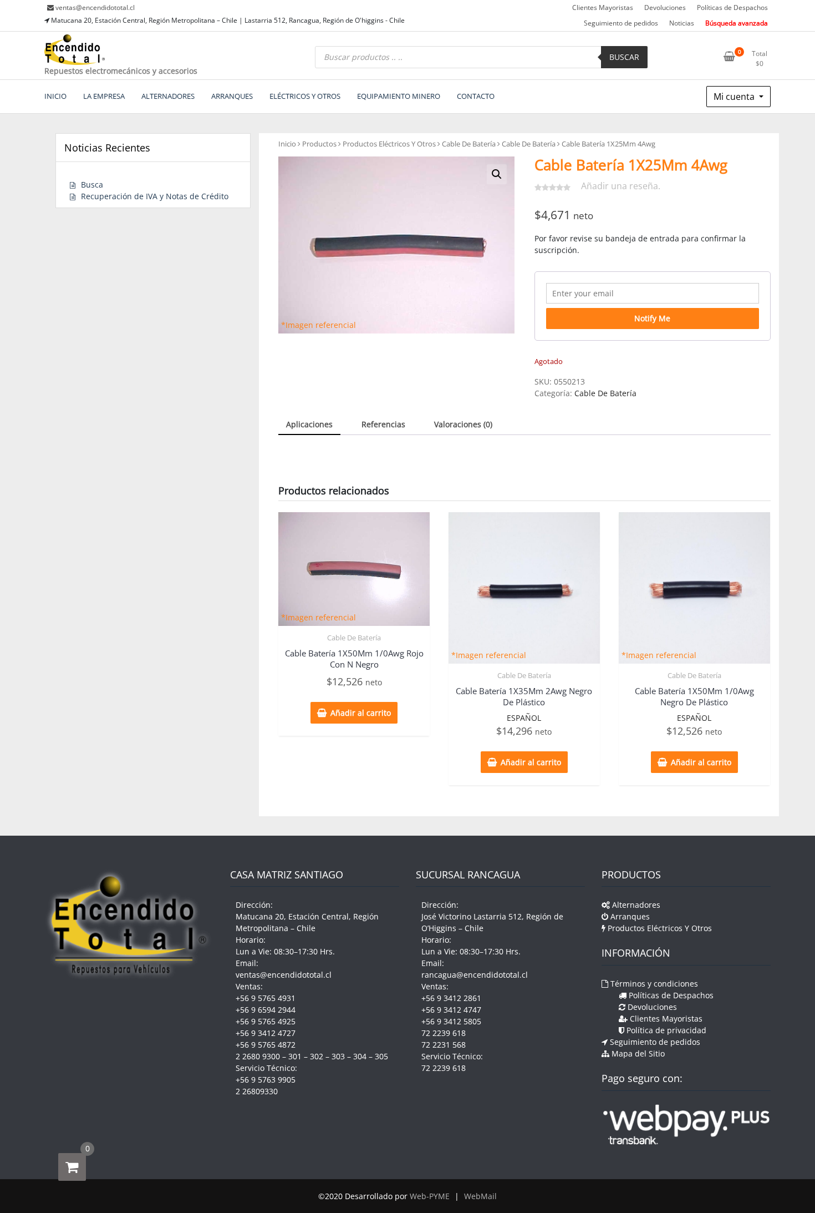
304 (359, 1056)
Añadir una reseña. (620, 186)
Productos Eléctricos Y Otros (389, 144)
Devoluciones (665, 7)
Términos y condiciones (653, 983)
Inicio (287, 144)
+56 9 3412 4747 (451, 1009)
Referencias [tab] (383, 424)
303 (338, 1056)
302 (316, 1056)
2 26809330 (257, 1091)
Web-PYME (430, 1196)
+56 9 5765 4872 (266, 1044)
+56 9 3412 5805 (451, 1021)
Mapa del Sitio (637, 1053)
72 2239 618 (443, 1033)
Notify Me (652, 318)
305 (381, 1056)
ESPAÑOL (524, 717)
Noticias (681, 23)
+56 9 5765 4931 (266, 998)
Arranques (629, 916)
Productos (319, 144)
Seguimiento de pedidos (621, 23)
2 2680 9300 (258, 1056)
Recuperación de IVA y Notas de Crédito (154, 196)
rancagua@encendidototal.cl (474, 974)
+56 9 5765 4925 (266, 1021)
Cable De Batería (469, 144)
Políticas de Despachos (732, 7)
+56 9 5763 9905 (266, 1079)
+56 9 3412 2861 (451, 998)
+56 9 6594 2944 (266, 1009)
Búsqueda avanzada (736, 23)
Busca (92, 184)
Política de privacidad (665, 1030)
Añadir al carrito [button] (360, 712)
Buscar (624, 57)
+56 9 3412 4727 (266, 1033)
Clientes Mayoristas (602, 7)
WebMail (480, 1196)
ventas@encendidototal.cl (95, 7)
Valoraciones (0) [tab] (463, 424)
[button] (497, 174)
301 (295, 1056)
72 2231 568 (443, 1044)
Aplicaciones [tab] (309, 424)
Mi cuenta (735, 96)
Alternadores (635, 904)
